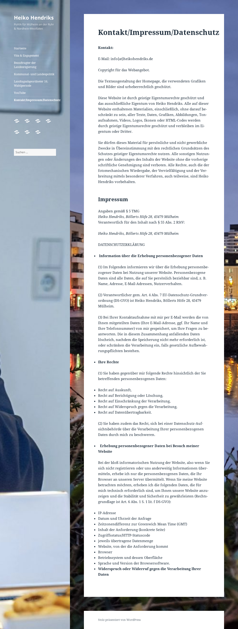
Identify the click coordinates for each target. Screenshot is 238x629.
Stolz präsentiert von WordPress (119, 620)
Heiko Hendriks (34, 17)
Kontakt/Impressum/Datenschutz (35, 100)
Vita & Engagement (26, 56)
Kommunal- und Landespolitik (34, 74)
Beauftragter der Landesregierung (25, 65)
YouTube (20, 93)
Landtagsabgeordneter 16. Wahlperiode (31, 83)
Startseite (20, 48)
